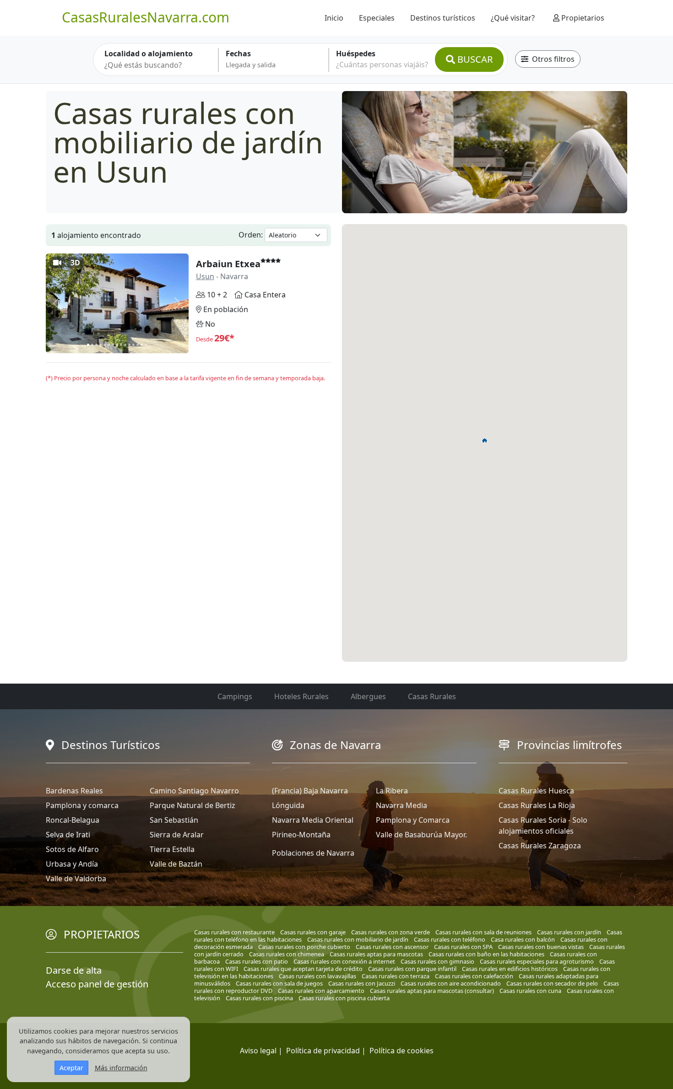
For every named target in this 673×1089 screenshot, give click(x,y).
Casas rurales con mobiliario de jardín (357, 939)
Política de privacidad (323, 1051)
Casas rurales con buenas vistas (541, 947)
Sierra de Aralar (177, 835)
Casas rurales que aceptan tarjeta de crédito (303, 969)
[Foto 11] (129, 345)
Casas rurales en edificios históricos (510, 969)
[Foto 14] (142, 345)
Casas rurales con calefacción (474, 976)
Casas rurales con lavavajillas (317, 976)
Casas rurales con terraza (395, 976)
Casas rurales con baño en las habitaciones (486, 954)
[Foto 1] (88, 345)
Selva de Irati (68, 835)
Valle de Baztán (176, 864)
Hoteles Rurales (301, 696)
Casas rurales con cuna (530, 991)
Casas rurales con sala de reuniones (483, 932)
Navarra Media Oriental (312, 820)
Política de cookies (401, 1051)
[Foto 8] (117, 345)
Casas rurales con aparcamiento (321, 991)
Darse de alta (74, 970)
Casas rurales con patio (256, 961)
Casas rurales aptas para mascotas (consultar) (432, 991)
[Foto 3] (96, 345)
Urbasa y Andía (72, 864)
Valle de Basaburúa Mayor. (421, 835)
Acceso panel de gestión (97, 984)
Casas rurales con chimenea (286, 954)
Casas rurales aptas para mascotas (376, 954)
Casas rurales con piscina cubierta (344, 998)
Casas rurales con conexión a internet (344, 961)
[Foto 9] (121, 345)
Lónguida (288, 805)
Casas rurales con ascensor (392, 947)
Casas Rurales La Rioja (537, 805)
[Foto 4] (100, 345)
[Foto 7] (113, 345)
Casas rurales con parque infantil (412, 969)
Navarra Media (401, 805)
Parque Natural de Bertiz (192, 805)
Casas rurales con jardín (569, 932)
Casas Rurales (432, 696)
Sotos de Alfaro (72, 849)
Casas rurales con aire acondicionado (451, 983)
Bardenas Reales (74, 791)
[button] (485, 440)
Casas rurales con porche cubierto (304, 947)
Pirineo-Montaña (301, 835)
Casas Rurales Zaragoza (540, 846)
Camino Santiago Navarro (194, 791)
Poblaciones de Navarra (313, 853)
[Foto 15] (146, 345)
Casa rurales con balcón (523, 939)
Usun (205, 276)
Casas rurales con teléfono (449, 939)
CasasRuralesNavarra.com (145, 17)
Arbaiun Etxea (228, 264)
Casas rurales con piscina (259, 998)
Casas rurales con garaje (313, 932)
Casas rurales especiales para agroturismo (537, 961)
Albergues (368, 696)
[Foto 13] (137, 345)
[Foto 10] (125, 345)
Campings (234, 696)
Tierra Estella (172, 849)
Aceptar (71, 1067)
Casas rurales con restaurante (234, 932)
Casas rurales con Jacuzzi (361, 983)
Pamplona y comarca (82, 805)
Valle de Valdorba (76, 878)
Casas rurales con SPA (463, 947)
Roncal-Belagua (72, 820)
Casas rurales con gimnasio (437, 961)
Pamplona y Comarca (413, 820)
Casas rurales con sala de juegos (279, 983)
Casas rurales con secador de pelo (552, 983)
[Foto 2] (92, 345)
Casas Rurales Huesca (536, 791)
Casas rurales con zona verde (390, 932)
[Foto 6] (109, 345)
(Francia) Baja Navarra (310, 791)
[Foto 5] (104, 345)
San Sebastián (174, 820)
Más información (121, 1067)
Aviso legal (258, 1051)
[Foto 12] (133, 345)
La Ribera (392, 791)
